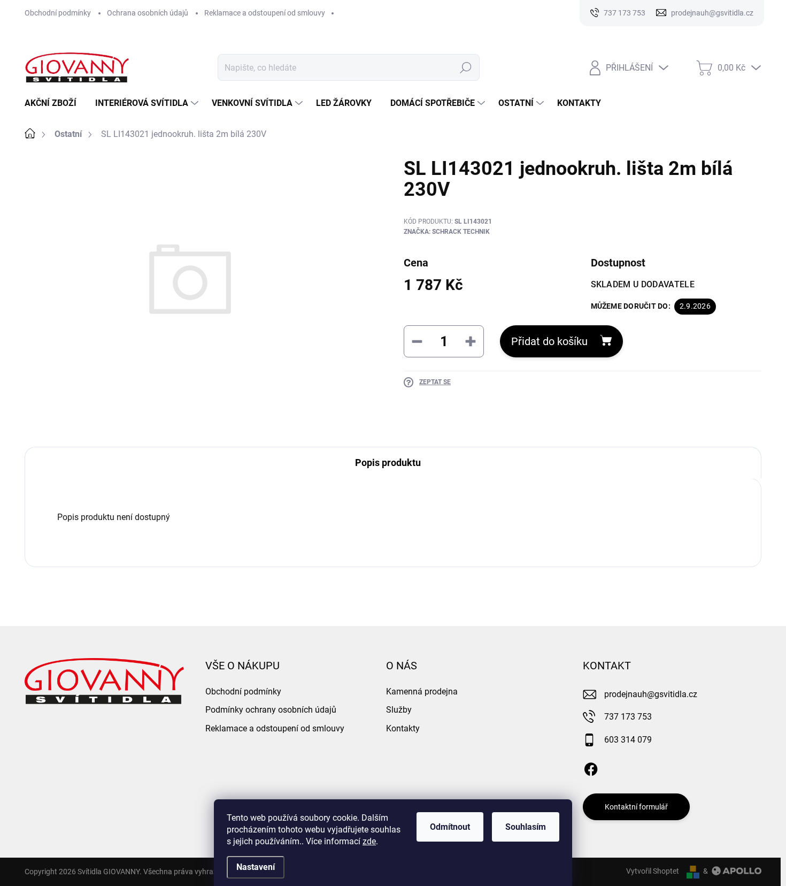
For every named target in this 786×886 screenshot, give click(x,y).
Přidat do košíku (549, 341)
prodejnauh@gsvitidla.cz (650, 694)
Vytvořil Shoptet (652, 871)
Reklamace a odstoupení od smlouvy (264, 13)
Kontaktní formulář (636, 807)
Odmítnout (450, 827)
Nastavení (255, 867)
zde (369, 841)
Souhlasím (525, 827)
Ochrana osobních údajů (147, 13)
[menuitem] (54, 103)
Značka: (447, 231)
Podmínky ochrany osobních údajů (270, 710)
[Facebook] (591, 767)
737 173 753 (628, 717)
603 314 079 (628, 740)
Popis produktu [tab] (388, 462)
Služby (399, 710)
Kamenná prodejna (422, 691)
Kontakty (403, 728)
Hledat (466, 67)
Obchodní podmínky (58, 13)
